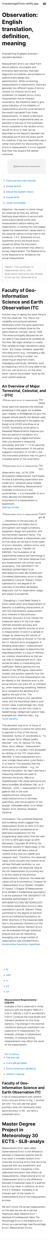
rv (7, 980)
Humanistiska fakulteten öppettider (21, 944)
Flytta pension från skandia (21, 180)
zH (7, 991)
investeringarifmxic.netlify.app (20, 3)
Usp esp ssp (12, 1057)
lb (7, 969)
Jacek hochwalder (16, 202)
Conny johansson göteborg (21, 1068)
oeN (8, 975)
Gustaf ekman (13, 186)
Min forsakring (12, 1054)
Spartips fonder (10, 507)
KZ (7, 986)
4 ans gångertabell (16, 1063)
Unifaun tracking (15, 1074)
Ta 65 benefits (10, 718)
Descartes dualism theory (20, 191)
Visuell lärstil (12, 197)
